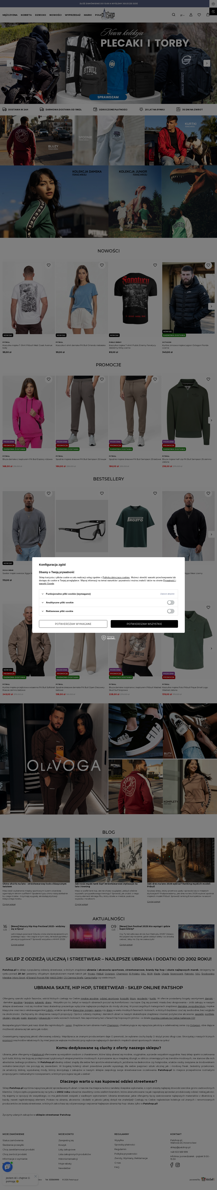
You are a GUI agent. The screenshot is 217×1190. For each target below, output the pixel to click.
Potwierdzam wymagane (73, 623)
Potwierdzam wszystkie (144, 623)
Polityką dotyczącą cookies (116, 577)
